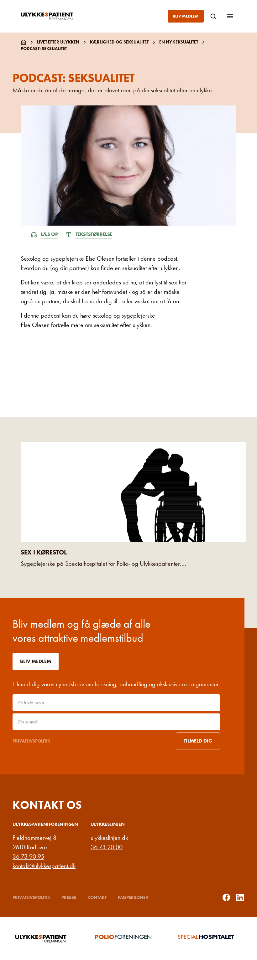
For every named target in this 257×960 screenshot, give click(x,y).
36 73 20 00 (107, 847)
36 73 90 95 (28, 856)
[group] (46, 938)
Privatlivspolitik (31, 741)
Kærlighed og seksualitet (119, 42)
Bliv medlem (186, 16)
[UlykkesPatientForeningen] (52, 16)
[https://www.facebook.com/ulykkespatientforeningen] (226, 897)
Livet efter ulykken (58, 42)
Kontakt (97, 897)
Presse (68, 897)
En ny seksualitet (178, 42)
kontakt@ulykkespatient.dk (44, 866)
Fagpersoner (133, 897)
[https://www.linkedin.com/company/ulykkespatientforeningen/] (240, 897)
